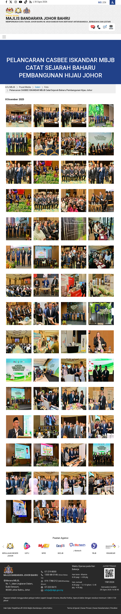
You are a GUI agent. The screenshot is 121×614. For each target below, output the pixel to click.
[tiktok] (26, 1)
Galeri (37, 87)
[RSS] (31, 1)
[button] (18, 116)
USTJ (10, 553)
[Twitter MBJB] (11, 1)
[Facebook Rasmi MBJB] (7, 1)
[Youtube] (21, 1)
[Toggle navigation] (4, 37)
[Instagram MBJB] (16, 1)
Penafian (113, 608)
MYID (27, 553)
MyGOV (111, 553)
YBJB (77, 553)
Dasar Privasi (86, 608)
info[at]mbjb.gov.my (54, 590)
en (104, 2)
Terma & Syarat (73, 608)
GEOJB (43, 553)
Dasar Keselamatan (101, 608)
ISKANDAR (94, 553)
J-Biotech (60, 551)
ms (100, 2)
